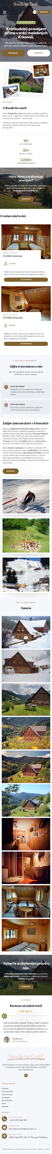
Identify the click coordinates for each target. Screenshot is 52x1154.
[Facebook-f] (34, 12)
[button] (4, 12)
